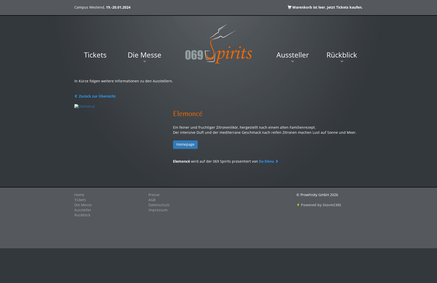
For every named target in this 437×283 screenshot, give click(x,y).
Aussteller (292, 55)
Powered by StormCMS (320, 205)
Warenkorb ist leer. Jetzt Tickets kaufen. (327, 7)
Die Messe (144, 55)
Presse (154, 195)
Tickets (95, 55)
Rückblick (341, 55)
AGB (152, 200)
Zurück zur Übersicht (97, 96)
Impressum (158, 210)
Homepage (185, 144)
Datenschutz (159, 205)
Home (79, 195)
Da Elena (267, 161)
